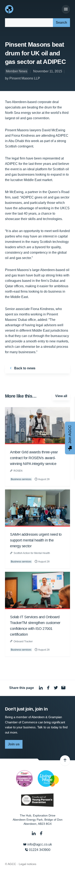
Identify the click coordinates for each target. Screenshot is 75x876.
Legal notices (27, 864)
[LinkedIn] (34, 833)
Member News (16, 71)
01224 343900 (39, 850)
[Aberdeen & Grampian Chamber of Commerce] (9, 9)
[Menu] (66, 9)
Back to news (24, 368)
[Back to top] (65, 760)
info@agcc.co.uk (39, 844)
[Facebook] (41, 833)
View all (61, 396)
